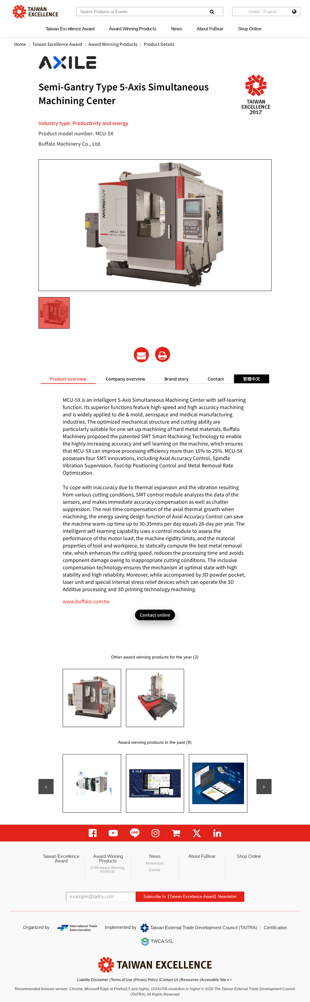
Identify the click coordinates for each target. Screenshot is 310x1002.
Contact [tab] (216, 379)
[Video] (113, 833)
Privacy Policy (146, 980)
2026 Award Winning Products (107, 869)
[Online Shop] (176, 833)
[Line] (135, 833)
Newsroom (154, 863)
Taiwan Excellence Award (70, 28)
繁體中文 (251, 379)
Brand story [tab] (176, 379)
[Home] (35, 12)
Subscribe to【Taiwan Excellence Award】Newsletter (189, 896)
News (176, 28)
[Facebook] (93, 833)
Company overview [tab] (125, 379)
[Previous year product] (46, 786)
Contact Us (169, 980)
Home (20, 44)
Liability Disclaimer (92, 980)
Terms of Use (121, 980)
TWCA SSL (161, 941)
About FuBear (210, 28)
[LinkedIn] (217, 833)
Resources (190, 980)
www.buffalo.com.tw (86, 601)
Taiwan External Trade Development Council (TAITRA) (203, 927)
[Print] (162, 354)
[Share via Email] (141, 354)
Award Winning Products (133, 28)
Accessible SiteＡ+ (216, 980)
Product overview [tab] (68, 379)
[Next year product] (264, 786)
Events (154, 870)
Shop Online (250, 28)
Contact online (155, 615)
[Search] (212, 11)
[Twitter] (196, 833)
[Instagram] (156, 833)
